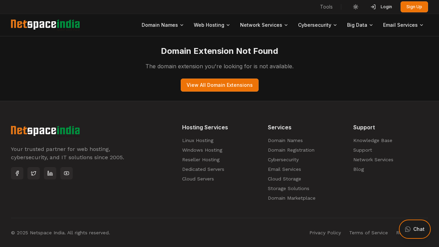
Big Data (357, 25)
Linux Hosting (197, 140)
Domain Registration (291, 150)
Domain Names (160, 25)
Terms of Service (368, 232)
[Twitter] (33, 173)
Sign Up (414, 6)
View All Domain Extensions (220, 85)
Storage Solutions (288, 188)
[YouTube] (66, 173)
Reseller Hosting (201, 159)
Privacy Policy (325, 232)
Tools (326, 7)
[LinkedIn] (50, 173)
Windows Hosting (202, 150)
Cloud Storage (284, 178)
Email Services (400, 25)
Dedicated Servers (203, 169)
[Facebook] (17, 173)
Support (362, 150)
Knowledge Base (372, 140)
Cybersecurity (314, 25)
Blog (358, 169)
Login (386, 6)
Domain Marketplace (292, 198)
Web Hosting (209, 25)
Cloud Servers (198, 178)
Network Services (261, 25)
